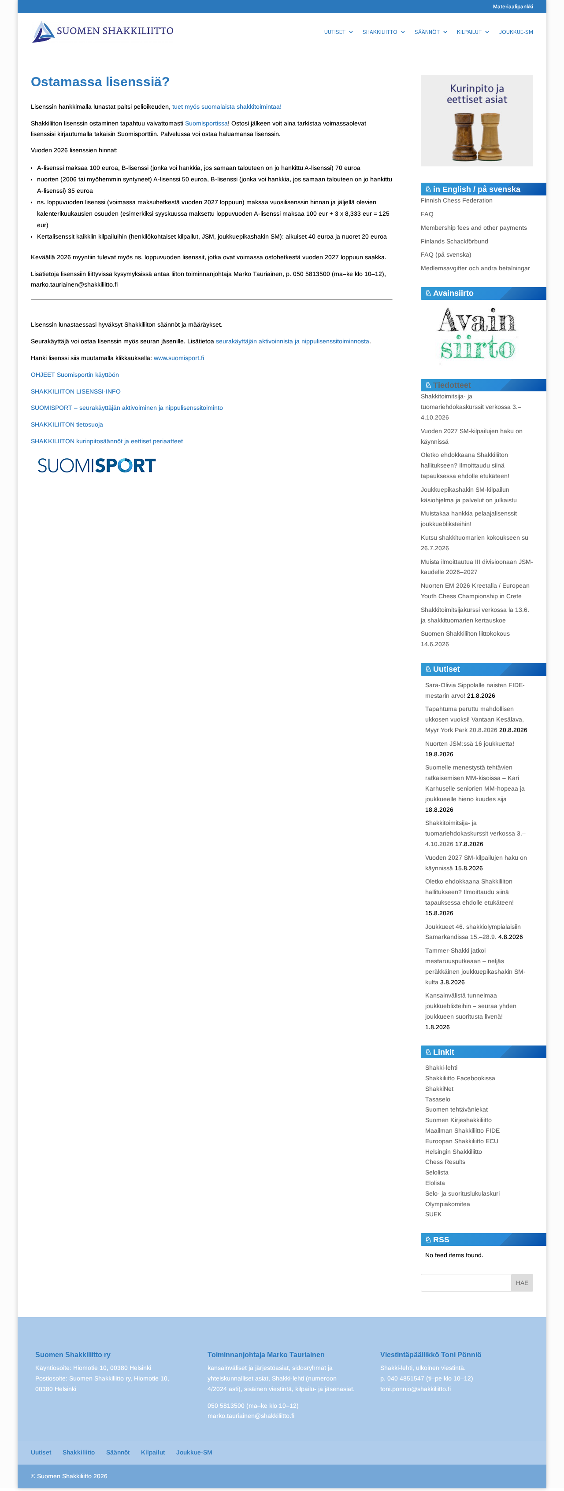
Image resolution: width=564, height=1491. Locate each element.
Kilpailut (469, 32)
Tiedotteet (452, 385)
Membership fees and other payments (474, 227)
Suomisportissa (206, 123)
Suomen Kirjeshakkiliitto (458, 1119)
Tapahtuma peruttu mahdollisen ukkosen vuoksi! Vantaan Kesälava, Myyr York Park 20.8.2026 (474, 719)
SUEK (433, 1214)
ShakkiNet (439, 1088)
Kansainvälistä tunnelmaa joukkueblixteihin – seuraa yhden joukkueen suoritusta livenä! (470, 1006)
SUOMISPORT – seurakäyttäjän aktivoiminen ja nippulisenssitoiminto (127, 407)
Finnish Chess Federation (457, 200)
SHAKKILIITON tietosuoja (67, 424)
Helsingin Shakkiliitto (453, 1151)
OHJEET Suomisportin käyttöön (75, 374)
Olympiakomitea (447, 1204)
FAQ (427, 213)
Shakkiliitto (380, 32)
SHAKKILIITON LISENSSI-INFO (76, 391)
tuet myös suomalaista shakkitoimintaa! (227, 106)
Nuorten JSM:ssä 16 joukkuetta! (469, 743)
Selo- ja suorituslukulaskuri (462, 1193)
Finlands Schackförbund (454, 241)
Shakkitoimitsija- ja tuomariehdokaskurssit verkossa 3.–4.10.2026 (471, 407)
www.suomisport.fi (179, 357)
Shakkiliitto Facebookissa (460, 1078)
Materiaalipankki (513, 7)
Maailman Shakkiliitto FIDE (462, 1130)
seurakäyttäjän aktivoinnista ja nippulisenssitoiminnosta (292, 341)
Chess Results (445, 1161)
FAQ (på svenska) (446, 254)
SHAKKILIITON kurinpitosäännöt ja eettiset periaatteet (107, 441)
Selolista (437, 1172)
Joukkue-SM (516, 32)
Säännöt (427, 32)
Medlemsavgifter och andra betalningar (475, 268)
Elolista (435, 1182)
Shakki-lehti (441, 1067)
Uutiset (334, 32)
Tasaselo (437, 1099)
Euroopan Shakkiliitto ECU (461, 1141)
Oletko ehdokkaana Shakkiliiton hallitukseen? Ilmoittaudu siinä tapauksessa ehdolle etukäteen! (465, 465)
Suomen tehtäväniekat (456, 1109)
